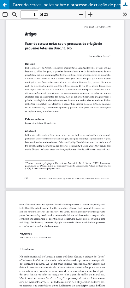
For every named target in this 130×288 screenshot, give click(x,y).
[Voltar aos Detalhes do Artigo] (4, 4)
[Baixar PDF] (125, 4)
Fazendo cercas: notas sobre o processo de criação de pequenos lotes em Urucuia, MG (71, 5)
